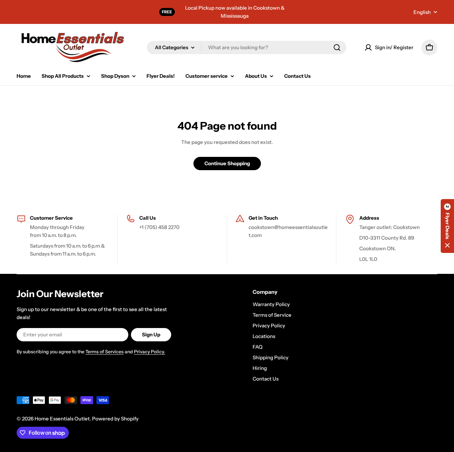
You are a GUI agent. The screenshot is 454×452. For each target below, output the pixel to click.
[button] (447, 226)
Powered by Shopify (115, 418)
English (422, 12)
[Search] (337, 48)
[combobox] (246, 47)
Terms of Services (104, 352)
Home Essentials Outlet (62, 418)
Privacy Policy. (149, 352)
